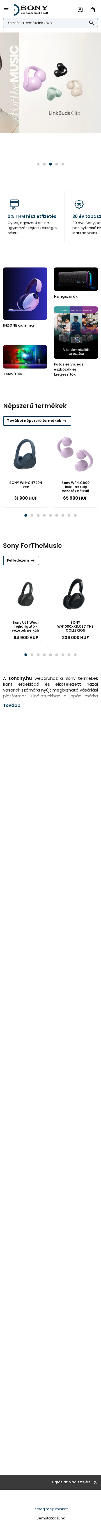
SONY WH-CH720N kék (25, 484)
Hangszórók (66, 296)
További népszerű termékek (37, 421)
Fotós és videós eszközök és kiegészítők (68, 369)
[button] (38, 164)
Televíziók (12, 374)
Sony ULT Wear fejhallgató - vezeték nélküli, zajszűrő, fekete (25, 628)
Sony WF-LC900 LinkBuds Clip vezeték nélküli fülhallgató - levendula (75, 490)
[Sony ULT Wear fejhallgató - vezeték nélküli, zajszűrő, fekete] (25, 594)
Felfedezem (21, 560)
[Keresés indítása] (91, 23)
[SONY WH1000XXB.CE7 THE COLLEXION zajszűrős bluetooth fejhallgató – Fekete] (75, 594)
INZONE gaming (18, 325)
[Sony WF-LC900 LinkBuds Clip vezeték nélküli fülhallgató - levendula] (75, 454)
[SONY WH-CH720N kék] (25, 454)
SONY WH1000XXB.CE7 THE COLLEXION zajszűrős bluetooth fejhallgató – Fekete (75, 632)
